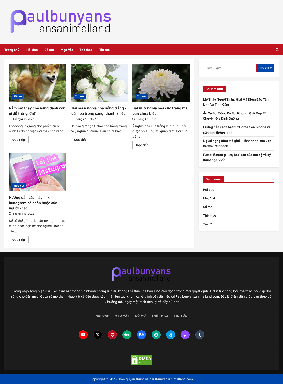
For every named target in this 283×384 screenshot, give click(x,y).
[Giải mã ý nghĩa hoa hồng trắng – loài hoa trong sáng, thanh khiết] (99, 83)
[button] (277, 49)
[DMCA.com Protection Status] (141, 359)
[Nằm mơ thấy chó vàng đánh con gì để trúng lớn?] (37, 83)
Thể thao (86, 50)
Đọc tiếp (20, 140)
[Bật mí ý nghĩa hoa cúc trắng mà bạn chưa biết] (161, 83)
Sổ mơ (49, 50)
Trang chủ (12, 50)
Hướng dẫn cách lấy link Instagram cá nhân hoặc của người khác (33, 202)
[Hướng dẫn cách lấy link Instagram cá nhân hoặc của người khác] (37, 172)
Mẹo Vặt (67, 50)
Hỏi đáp (32, 50)
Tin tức (104, 50)
